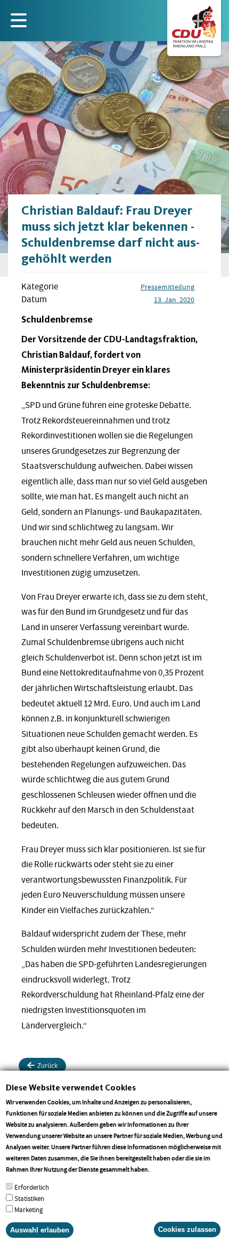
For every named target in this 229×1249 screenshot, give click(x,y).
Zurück (47, 1065)
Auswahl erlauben (39, 1230)
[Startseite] (194, 24)
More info (164, 1169)
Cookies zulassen (187, 1230)
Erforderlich (31, 1187)
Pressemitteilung (167, 287)
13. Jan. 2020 (174, 299)
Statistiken (29, 1198)
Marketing (28, 1209)
